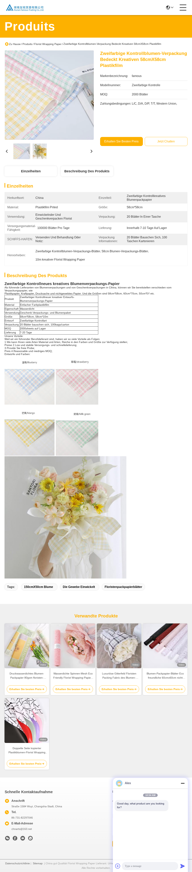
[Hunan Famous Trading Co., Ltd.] (25, 7)
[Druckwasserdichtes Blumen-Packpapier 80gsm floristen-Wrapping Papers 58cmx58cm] (26, 645)
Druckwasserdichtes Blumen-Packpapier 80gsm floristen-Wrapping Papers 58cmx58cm (27, 676)
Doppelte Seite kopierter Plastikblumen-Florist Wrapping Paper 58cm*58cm (26, 750)
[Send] (183, 866)
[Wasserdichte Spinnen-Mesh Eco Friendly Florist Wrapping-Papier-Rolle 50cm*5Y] (73, 645)
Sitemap (38, 863)
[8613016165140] (30, 839)
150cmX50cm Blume (38, 586)
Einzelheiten (31, 171)
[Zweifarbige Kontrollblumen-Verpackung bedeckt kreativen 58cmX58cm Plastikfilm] (49, 95)
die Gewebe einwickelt (79, 586)
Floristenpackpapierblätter (123, 586)
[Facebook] (15, 839)
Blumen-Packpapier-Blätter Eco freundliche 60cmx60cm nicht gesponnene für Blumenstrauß (165, 676)
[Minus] (182, 783)
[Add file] (117, 866)
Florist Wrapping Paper (48, 44)
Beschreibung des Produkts (87, 171)
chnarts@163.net (21, 828)
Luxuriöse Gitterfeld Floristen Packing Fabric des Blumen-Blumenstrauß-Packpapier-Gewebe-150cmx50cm (119, 676)
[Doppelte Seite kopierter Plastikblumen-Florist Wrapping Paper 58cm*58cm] (26, 720)
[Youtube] (22, 839)
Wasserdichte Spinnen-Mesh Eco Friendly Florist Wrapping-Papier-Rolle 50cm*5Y (73, 676)
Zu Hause (15, 44)
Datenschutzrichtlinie (17, 863)
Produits (27, 44)
